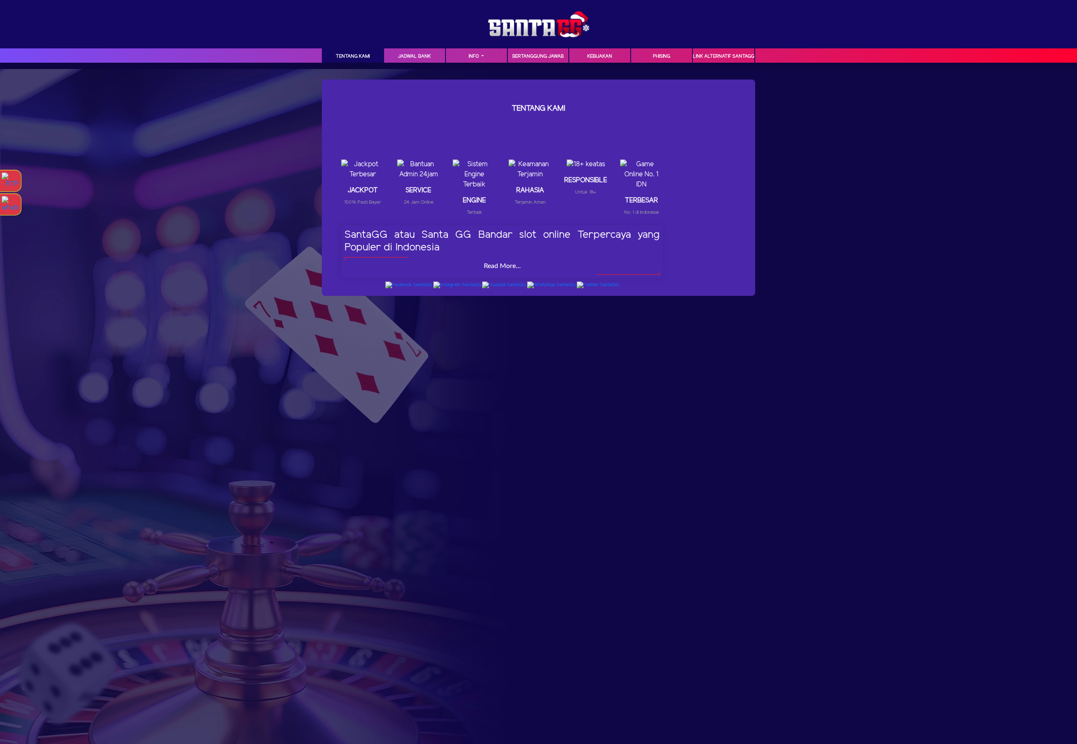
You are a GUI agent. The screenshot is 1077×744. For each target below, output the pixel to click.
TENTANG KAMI (353, 56)
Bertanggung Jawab (538, 56)
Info (474, 56)
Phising (661, 56)
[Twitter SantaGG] (598, 285)
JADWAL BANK (414, 56)
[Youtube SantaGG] (504, 285)
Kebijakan (599, 56)
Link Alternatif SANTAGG (723, 56)
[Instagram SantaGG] (457, 285)
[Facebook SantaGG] (408, 285)
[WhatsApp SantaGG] (551, 285)
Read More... (502, 266)
